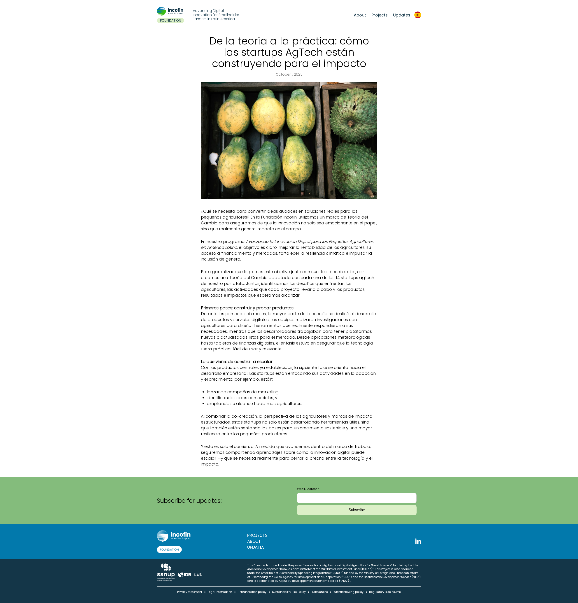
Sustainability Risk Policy (289, 592)
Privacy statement (189, 592)
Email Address (308, 489)
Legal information (220, 592)
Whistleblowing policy (348, 592)
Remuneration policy (252, 592)
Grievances (320, 592)
